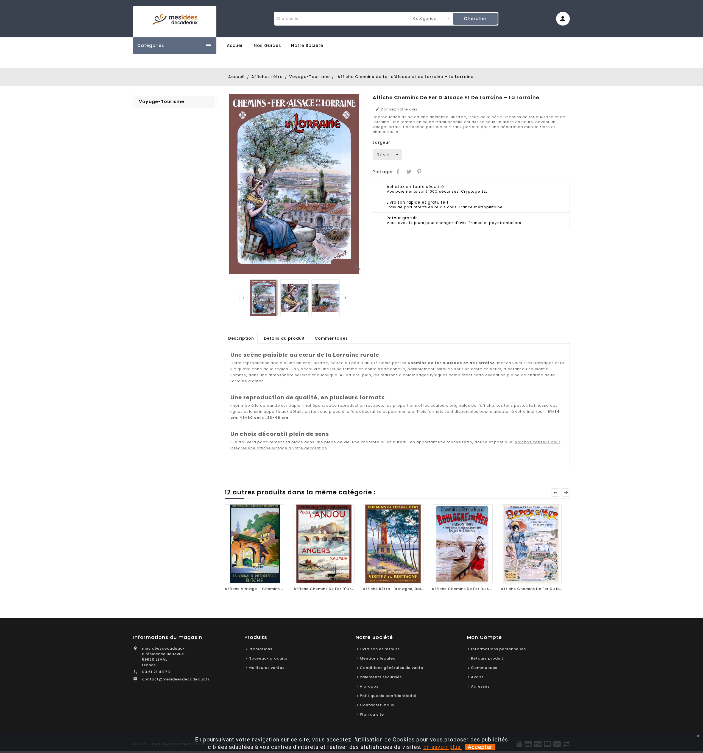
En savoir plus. (442, 747)
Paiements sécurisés (381, 677)
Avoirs (477, 677)
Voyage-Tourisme (161, 101)
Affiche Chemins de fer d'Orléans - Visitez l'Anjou (345, 588)
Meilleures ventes (266, 667)
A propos (369, 686)
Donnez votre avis (396, 109)
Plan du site (372, 714)
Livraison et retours (380, 649)
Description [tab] (241, 338)
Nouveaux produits (268, 658)
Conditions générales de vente (391, 667)
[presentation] (243, 298)
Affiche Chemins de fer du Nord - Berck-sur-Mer (551, 588)
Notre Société (307, 45)
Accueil (235, 45)
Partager (398, 172)
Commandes (484, 667)
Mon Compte (484, 637)
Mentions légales (377, 658)
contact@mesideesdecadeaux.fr (176, 679)
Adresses (480, 686)
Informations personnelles (498, 649)
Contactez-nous (377, 705)
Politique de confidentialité (388, 695)
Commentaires (331, 338)
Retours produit (487, 658)
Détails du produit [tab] (284, 338)
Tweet (408, 172)
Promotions (260, 649)
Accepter (480, 747)
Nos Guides (267, 45)
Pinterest (419, 172)
